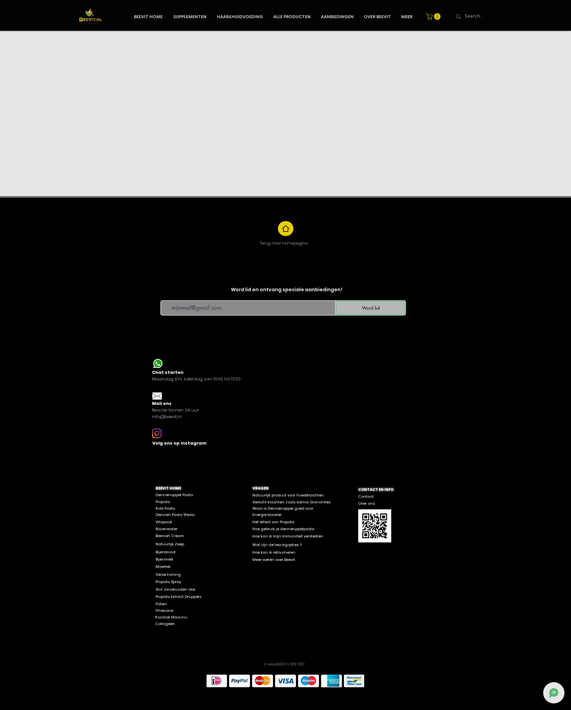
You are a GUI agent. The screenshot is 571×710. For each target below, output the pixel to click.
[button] (434, 16)
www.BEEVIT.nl (278, 664)
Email (166, 295)
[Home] (285, 228)
